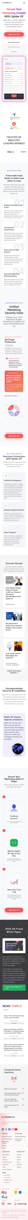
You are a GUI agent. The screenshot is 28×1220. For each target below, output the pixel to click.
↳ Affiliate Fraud (8, 1180)
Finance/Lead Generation (18, 1139)
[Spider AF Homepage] (8, 1117)
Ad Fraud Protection (7, 1136)
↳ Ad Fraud (6, 1175)
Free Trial (19, 1164)
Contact (19, 1159)
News (4, 1167)
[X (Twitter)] (6, 1129)
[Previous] (4, 366)
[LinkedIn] (3, 1129)
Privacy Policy (14, 1215)
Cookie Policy (21, 1215)
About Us (19, 1154)
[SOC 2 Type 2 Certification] (20, 1192)
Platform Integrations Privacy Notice (10, 1217)
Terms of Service (6, 1215)
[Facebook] (9, 1129)
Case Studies (6, 1154)
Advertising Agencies (20, 1136)
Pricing (3, 1148)
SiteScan (4, 1145)
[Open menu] (24, 2)
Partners (19, 1167)
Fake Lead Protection (7, 1139)
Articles (4, 1157)
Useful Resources (7, 1162)
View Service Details (11, 395)
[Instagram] (12, 1129)
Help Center (6, 1164)
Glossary (5, 1159)
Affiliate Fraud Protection (5, 1142)
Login (18, 1162)
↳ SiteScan (6, 1182)
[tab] (14, 42)
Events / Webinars (7, 1169)
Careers (19, 1157)
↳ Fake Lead (7, 1177)
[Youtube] (16, 1129)
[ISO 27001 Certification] (16, 1192)
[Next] (23, 366)
